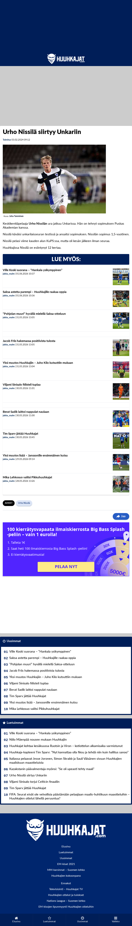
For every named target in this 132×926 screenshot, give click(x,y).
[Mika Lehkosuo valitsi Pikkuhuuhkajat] (121, 484)
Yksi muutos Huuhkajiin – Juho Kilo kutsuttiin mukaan (38, 362)
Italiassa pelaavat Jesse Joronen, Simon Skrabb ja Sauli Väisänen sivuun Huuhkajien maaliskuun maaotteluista (65, 760)
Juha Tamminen (16, 216)
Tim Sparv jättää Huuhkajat (20, 433)
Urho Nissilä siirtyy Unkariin (28, 775)
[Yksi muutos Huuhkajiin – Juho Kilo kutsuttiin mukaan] (121, 369)
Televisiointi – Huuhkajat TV (66, 889)
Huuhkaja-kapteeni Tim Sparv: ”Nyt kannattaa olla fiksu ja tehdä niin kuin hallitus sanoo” (69, 752)
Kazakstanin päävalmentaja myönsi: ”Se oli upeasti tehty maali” (51, 769)
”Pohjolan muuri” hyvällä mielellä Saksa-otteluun (34, 313)
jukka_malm (9, 274)
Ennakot (66, 883)
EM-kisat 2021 (66, 864)
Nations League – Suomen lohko (66, 901)
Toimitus (7, 140)
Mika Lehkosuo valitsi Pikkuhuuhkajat (27, 477)
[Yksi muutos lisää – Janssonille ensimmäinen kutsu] (121, 462)
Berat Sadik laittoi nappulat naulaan (26, 411)
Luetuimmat (15, 722)
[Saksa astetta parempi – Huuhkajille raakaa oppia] (121, 298)
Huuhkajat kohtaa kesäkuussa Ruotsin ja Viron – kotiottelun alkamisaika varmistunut (66, 746)
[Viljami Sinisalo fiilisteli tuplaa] (121, 391)
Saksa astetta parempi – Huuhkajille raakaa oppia (35, 291)
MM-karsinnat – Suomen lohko (66, 870)
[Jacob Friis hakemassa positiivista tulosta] (121, 348)
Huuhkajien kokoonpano (66, 875)
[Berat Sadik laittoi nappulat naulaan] (121, 418)
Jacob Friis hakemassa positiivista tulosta (29, 341)
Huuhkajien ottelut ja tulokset (66, 895)
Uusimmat (14, 641)
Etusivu (66, 846)
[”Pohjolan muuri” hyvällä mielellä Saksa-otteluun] (121, 320)
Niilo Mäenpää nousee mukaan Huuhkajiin (38, 739)
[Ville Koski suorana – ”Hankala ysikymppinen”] (121, 277)
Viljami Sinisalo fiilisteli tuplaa (22, 384)
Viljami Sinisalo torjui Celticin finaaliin (34, 781)
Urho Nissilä (24, 503)
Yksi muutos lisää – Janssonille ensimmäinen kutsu (35, 455)
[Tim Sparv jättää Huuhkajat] (121, 440)
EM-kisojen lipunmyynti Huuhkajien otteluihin (66, 906)
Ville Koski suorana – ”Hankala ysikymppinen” (32, 270)
